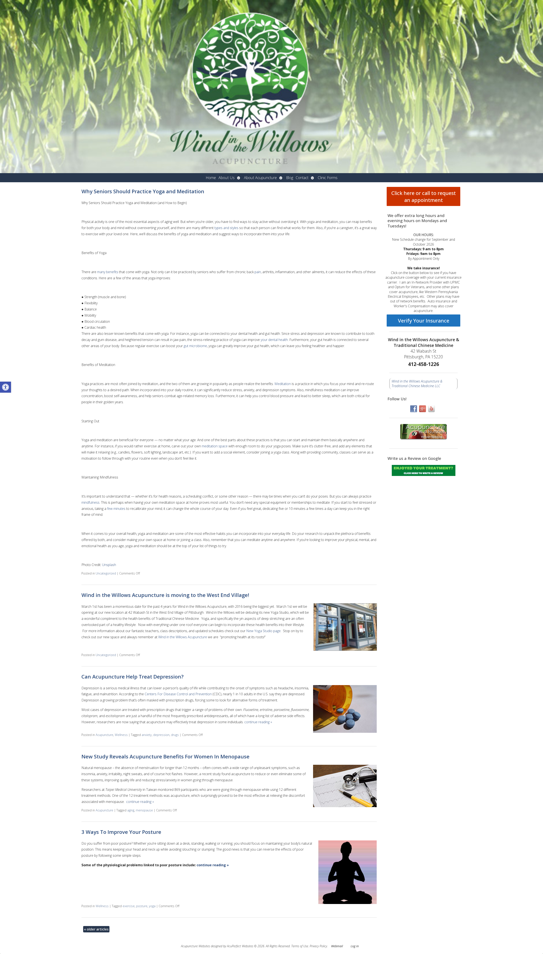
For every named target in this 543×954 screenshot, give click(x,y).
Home (211, 177)
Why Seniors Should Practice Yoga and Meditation (142, 191)
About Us (226, 177)
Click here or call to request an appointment (423, 196)
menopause (144, 810)
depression (161, 735)
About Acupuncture (260, 177)
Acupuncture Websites (195, 946)
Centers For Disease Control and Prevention (178, 694)
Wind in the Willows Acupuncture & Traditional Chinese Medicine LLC (417, 383)
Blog (289, 177)
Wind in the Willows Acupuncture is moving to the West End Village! (165, 594)
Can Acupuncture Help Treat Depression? (132, 676)
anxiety (147, 735)
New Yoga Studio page (263, 631)
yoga (152, 906)
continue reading (258, 722)
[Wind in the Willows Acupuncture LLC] (271, 86)
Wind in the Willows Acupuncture (182, 637)
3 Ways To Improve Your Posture (121, 831)
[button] (5, 387)
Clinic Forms (327, 177)
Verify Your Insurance (423, 320)
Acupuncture (104, 735)
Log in (355, 946)
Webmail (337, 946)
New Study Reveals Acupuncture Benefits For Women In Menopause (165, 756)
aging (130, 810)
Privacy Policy (318, 946)
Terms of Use (299, 946)
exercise (129, 906)
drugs (175, 735)
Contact (302, 177)
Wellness (121, 735)
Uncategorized (106, 573)
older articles (96, 929)
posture (141, 906)
